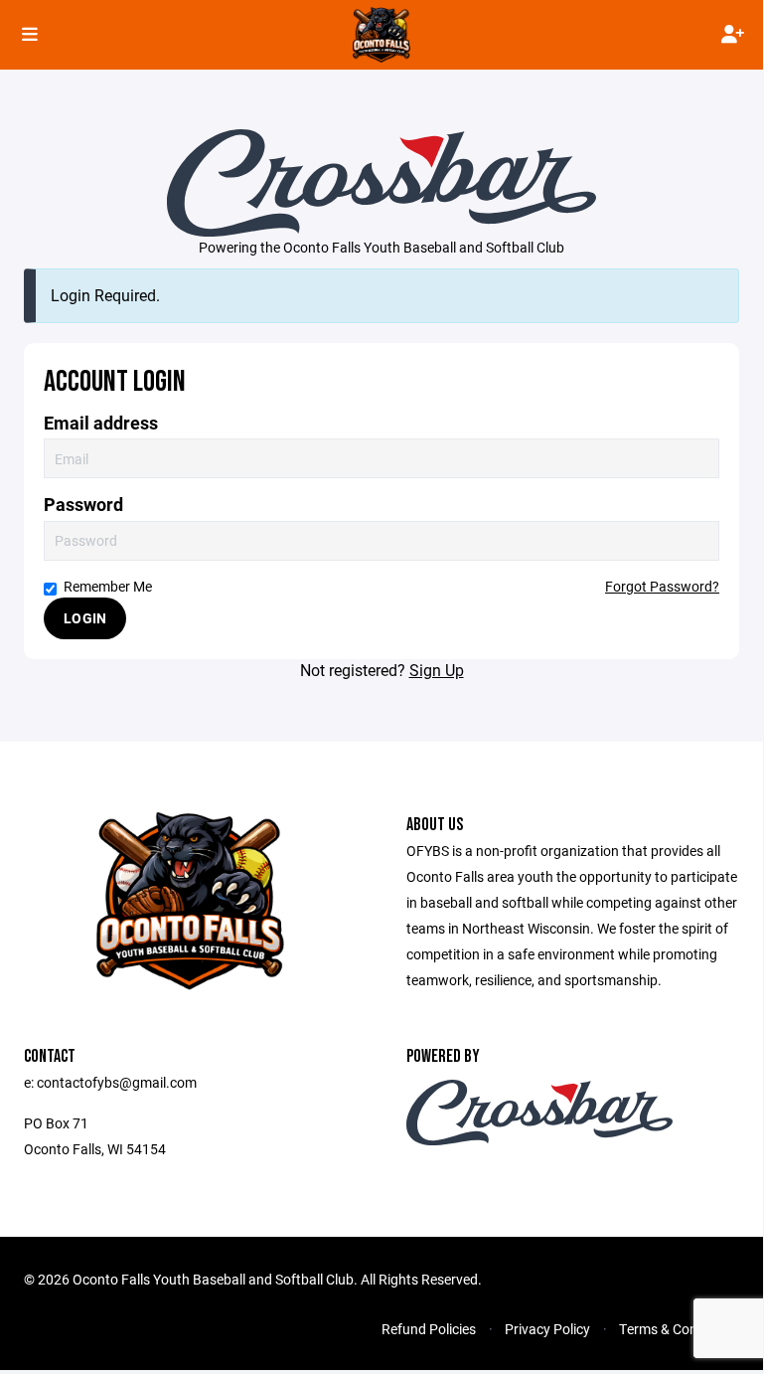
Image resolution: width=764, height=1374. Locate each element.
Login (85, 617)
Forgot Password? (662, 586)
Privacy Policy (547, 1328)
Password (83, 504)
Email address (101, 423)
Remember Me (108, 586)
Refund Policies (429, 1328)
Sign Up (436, 669)
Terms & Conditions (679, 1328)
